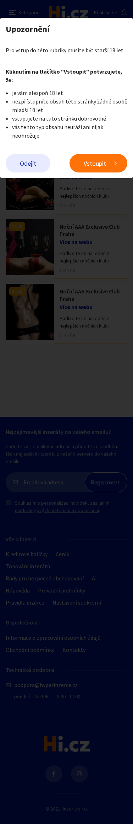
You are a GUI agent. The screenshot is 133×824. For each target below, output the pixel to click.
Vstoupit (95, 163)
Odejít (28, 163)
